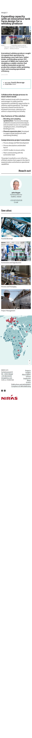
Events (28, 382)
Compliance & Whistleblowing (21, 386)
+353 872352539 (16, 200)
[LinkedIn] (2, 391)
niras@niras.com (6, 378)
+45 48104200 (6, 376)
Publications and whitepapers (21, 384)
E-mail (16, 202)
